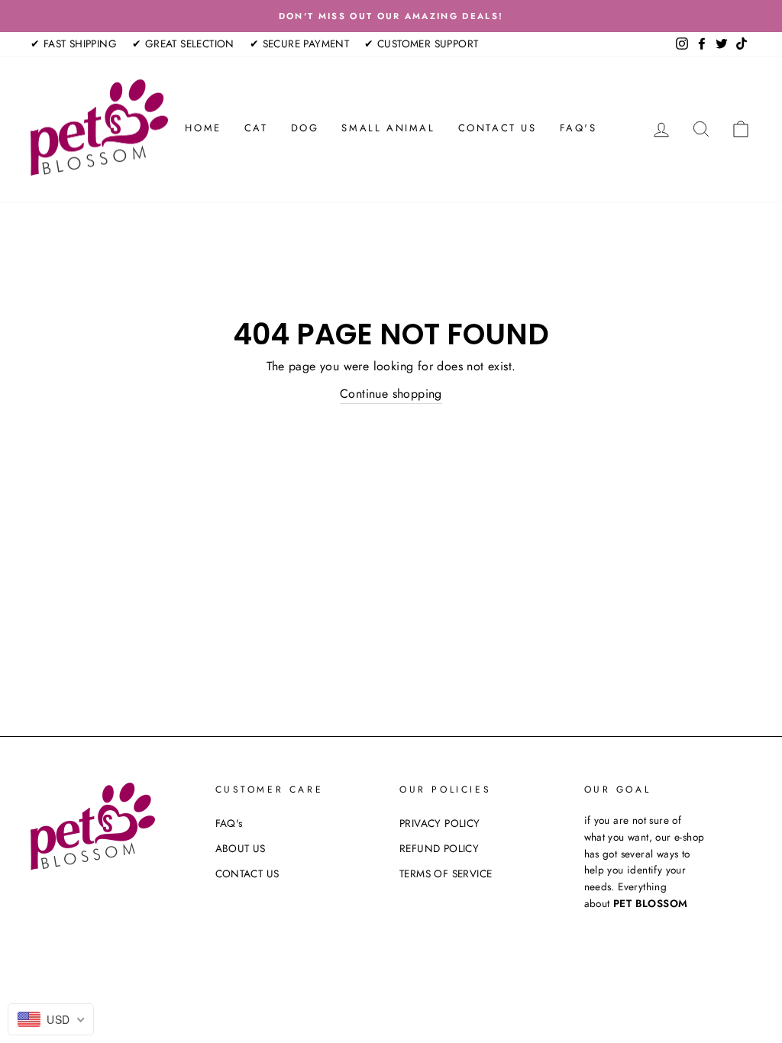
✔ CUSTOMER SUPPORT (421, 43)
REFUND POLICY (439, 848)
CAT (256, 128)
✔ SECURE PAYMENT (299, 43)
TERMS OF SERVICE (445, 873)
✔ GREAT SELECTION (183, 43)
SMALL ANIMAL (388, 128)
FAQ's (578, 128)
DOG (305, 128)
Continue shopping (391, 393)
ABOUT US (240, 848)
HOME (203, 128)
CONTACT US (497, 128)
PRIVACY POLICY (439, 823)
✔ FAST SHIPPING (74, 43)
